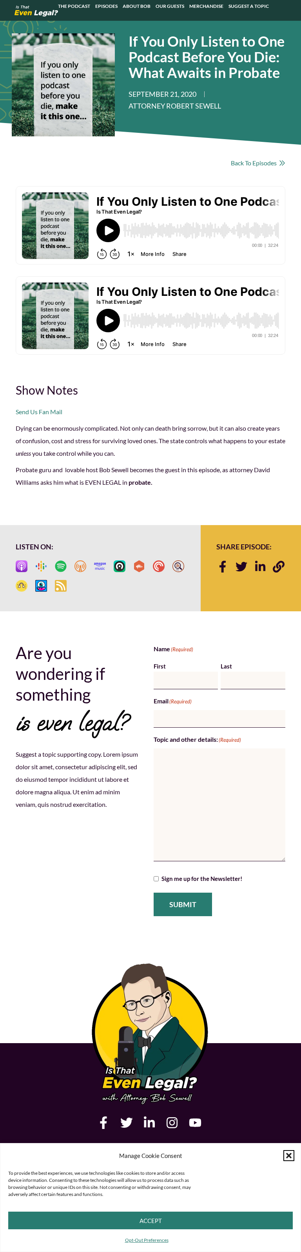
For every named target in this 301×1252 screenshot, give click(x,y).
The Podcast (74, 6)
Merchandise (206, 6)
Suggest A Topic (248, 6)
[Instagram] (172, 1122)
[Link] (278, 566)
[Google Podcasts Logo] (41, 566)
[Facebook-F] (222, 566)
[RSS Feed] (61, 586)
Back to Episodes (255, 163)
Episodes (106, 6)
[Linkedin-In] (260, 566)
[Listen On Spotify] (61, 566)
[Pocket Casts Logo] (159, 566)
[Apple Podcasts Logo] (21, 566)
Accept (151, 1220)
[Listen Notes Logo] (178, 566)
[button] (289, 1156)
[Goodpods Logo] (21, 586)
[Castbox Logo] (139, 566)
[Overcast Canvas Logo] (80, 566)
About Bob (136, 6)
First (160, 666)
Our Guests (170, 6)
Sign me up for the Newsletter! (201, 878)
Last (226, 666)
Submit (182, 904)
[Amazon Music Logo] (100, 566)
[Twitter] (241, 566)
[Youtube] (195, 1122)
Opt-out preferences (147, 1240)
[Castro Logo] (119, 566)
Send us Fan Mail (39, 411)
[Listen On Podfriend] (41, 586)
